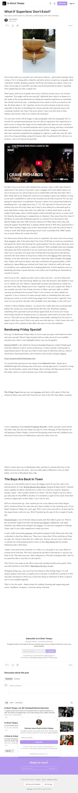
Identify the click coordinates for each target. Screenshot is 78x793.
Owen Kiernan (13, 19)
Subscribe (62, 3)
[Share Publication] (55, 3)
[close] (57, 719)
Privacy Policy (53, 748)
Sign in (72, 3)
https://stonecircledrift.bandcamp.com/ (19, 358)
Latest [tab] (12, 703)
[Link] (1, 329)
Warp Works (50, 542)
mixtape (38, 392)
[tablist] (12, 679)
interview (29, 533)
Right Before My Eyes (39, 566)
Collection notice (52, 779)
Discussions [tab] (19, 703)
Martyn (54, 255)
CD (56, 542)
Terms (44, 779)
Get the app (48, 784)
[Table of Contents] (2, 396)
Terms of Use (48, 746)
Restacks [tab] (17, 679)
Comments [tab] (9, 679)
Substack (29, 789)
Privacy (38, 779)
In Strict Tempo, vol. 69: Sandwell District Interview (26, 708)
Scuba (68, 258)
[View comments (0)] (13, 25)
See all (8, 751)
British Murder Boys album (35, 487)
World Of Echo (10, 519)
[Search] (50, 3)
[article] (39, 712)
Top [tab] (7, 703)
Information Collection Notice (38, 748)
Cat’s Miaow (44, 522)
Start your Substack (34, 784)
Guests (40, 525)
